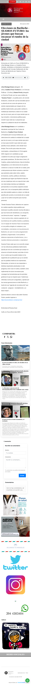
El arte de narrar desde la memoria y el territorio (13, 420)
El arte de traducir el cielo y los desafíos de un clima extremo (15, 363)
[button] (7, 1)
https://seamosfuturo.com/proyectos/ (11, 300)
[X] (20, 1)
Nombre (7, 450)
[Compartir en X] (8, 337)
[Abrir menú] (3, 19)
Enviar (22, 475)
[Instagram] (26, 1)
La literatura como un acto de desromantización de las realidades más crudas (15, 388)
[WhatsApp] (17, 1)
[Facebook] (23, 1)
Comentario (8, 457)
